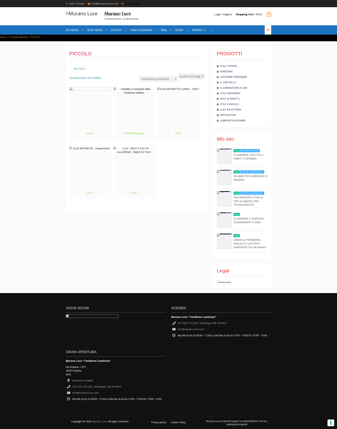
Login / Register (223, 14)
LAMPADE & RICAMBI (232, 120)
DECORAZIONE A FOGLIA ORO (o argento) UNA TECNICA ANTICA (248, 201)
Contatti (116, 30)
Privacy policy (224, 282)
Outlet (179, 30)
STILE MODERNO (230, 93)
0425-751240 (76, 3)
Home (3, 37)
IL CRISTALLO (228, 82)
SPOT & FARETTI (230, 98)
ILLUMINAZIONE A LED (233, 87)
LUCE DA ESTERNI (230, 109)
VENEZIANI (226, 71)
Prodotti (197, 30)
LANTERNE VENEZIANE (233, 76)
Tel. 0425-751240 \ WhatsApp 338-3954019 (96, 386)
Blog (164, 30)
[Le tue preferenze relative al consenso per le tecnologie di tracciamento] (331, 423)
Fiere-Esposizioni (141, 30)
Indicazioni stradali (82, 380)
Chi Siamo (72, 30)
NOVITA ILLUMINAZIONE (252, 172)
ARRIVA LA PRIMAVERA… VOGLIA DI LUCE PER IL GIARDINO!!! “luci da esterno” (250, 243)
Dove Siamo (94, 30)
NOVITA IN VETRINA (250, 150)
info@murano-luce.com (105, 3)
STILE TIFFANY (228, 66)
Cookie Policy (178, 422)
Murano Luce (117, 14)
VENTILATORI (228, 115)
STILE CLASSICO (229, 104)
